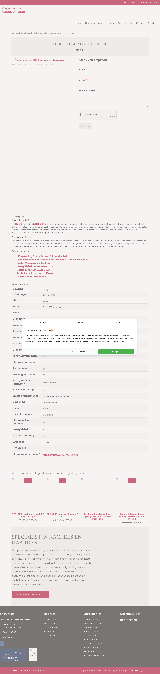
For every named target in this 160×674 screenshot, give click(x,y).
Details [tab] (80, 322)
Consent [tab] (42, 322)
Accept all (116, 352)
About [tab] (118, 322)
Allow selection (78, 352)
